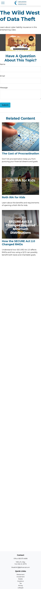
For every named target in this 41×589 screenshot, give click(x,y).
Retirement (20, 574)
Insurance (20, 581)
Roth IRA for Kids (13, 197)
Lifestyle (20, 588)
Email (2, 76)
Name (2, 64)
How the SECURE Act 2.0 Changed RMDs (18, 243)
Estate (20, 579)
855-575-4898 (22, 558)
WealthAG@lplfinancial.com (20, 567)
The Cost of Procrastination (20, 153)
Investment (21, 577)
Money (20, 585)
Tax (20, 583)
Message (4, 88)
